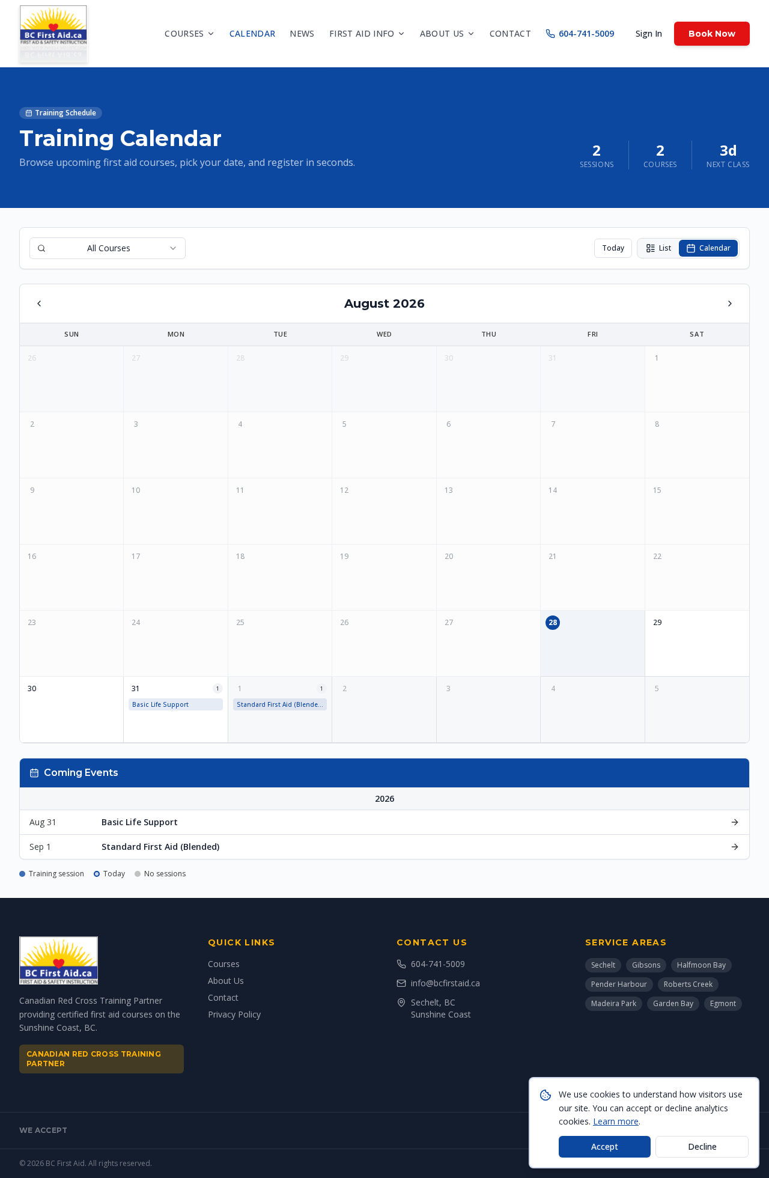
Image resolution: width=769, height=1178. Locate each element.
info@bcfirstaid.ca (445, 983)
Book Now (711, 33)
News (302, 33)
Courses (184, 33)
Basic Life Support (160, 704)
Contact (510, 33)
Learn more (616, 1121)
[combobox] (107, 248)
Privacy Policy (234, 1014)
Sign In (649, 33)
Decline (702, 1146)
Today (613, 248)
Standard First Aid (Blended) (280, 704)
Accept (604, 1146)
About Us (226, 980)
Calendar (252, 33)
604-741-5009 (586, 33)
